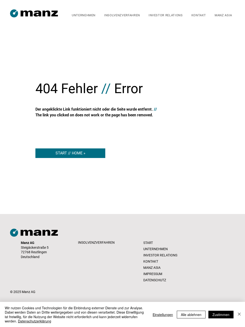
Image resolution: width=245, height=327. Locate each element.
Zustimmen (220, 314)
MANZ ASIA (152, 268)
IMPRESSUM (152, 274)
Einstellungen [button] (163, 314)
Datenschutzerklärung (34, 321)
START (148, 243)
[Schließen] (239, 314)
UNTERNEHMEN (155, 249)
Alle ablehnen (191, 314)
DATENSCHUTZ (154, 280)
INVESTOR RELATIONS (160, 255)
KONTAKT (150, 261)
